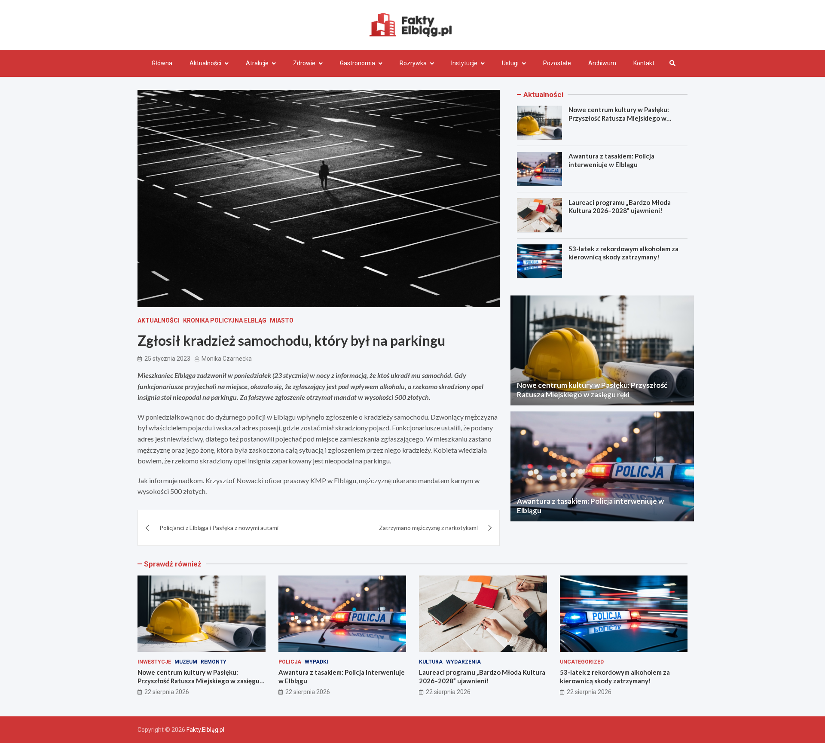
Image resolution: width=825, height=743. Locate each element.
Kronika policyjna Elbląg (224, 320)
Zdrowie (304, 63)
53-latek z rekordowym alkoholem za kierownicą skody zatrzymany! (623, 252)
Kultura (431, 662)
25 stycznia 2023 (167, 358)
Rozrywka (413, 63)
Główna (162, 63)
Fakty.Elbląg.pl (205, 729)
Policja (289, 662)
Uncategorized (582, 662)
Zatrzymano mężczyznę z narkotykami (428, 527)
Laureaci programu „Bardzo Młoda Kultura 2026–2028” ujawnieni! (619, 206)
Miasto (281, 320)
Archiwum (602, 63)
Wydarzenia (463, 662)
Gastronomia (357, 63)
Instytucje (464, 63)
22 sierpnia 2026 (166, 691)
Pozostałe (557, 63)
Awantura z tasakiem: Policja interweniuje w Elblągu (611, 160)
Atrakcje (257, 63)
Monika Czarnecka (227, 358)
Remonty (213, 662)
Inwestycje (154, 662)
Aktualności (205, 63)
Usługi (510, 63)
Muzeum (185, 662)
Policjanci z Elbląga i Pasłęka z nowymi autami (218, 527)
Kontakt (643, 63)
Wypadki (316, 662)
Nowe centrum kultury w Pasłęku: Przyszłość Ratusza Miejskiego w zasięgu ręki (618, 118)
